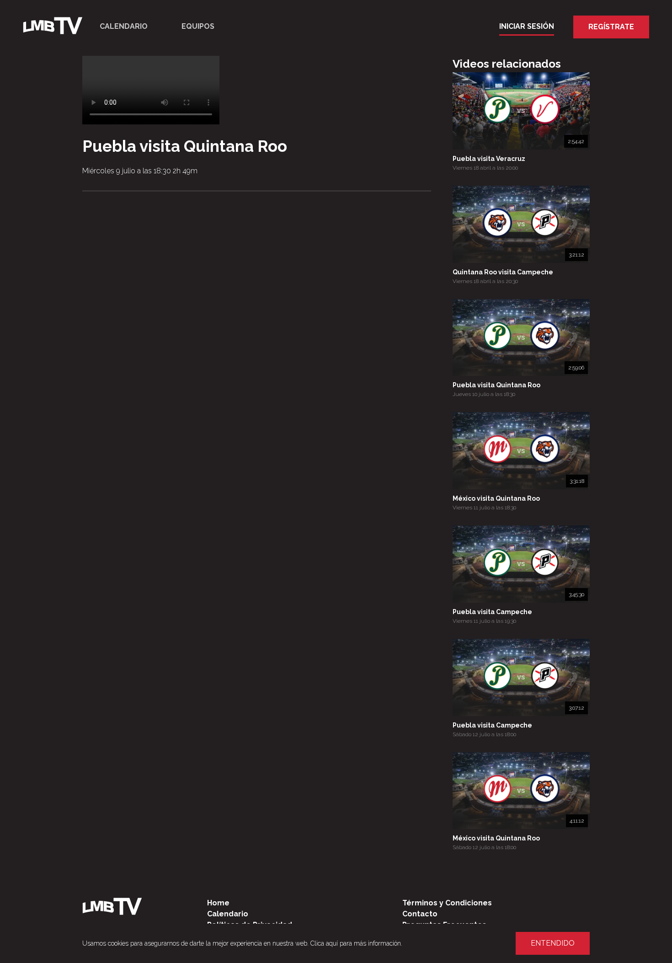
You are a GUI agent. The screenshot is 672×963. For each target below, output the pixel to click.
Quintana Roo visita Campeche (503, 272)
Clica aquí (324, 943)
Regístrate (611, 26)
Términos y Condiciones (447, 903)
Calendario (124, 26)
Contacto (419, 914)
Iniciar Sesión (526, 26)
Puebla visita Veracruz (489, 158)
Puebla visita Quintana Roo (496, 385)
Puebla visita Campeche (492, 611)
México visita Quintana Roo (496, 498)
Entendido (553, 943)
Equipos (197, 26)
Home (218, 903)
